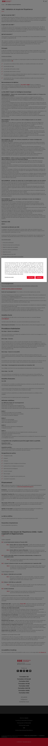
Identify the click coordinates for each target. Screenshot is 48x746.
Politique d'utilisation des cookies (15, 274)
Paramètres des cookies (9, 277)
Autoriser (39, 277)
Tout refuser (31, 277)
